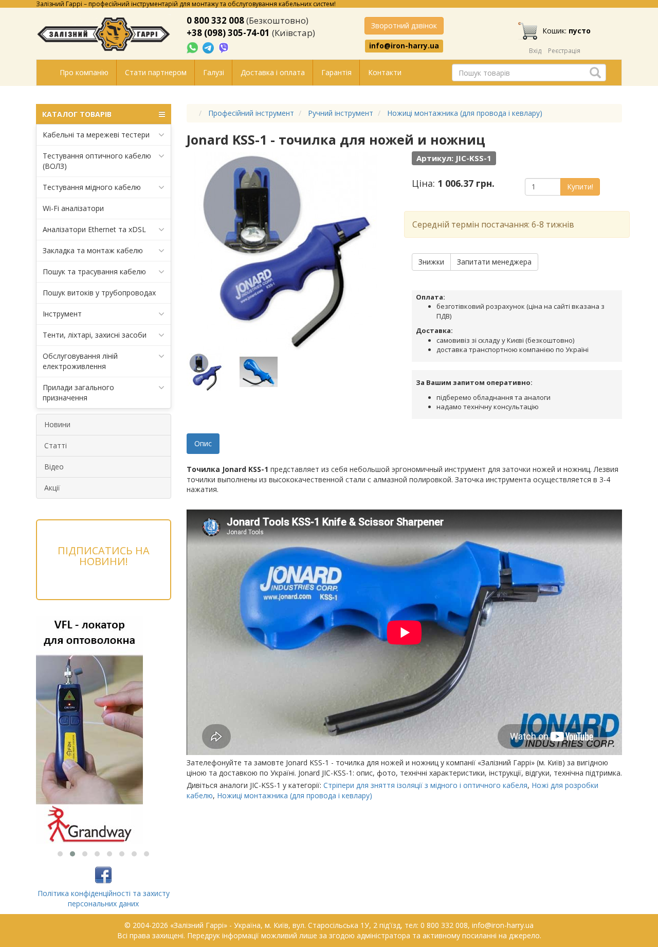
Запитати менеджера (494, 262)
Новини (57, 424)
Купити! (580, 186)
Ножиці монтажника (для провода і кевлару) (294, 795)
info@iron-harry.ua (404, 45)
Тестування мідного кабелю (92, 187)
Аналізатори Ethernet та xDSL (94, 229)
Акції (52, 488)
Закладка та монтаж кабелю (93, 250)
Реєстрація (564, 50)
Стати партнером (156, 72)
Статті (55, 445)
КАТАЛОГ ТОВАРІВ (77, 114)
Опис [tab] (203, 443)
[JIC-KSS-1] (212, 372)
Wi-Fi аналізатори (73, 208)
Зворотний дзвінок (404, 25)
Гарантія (336, 72)
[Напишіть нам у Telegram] (209, 47)
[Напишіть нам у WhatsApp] (193, 47)
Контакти (384, 72)
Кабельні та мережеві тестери (96, 134)
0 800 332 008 (215, 20)
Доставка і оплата (273, 72)
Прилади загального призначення (78, 392)
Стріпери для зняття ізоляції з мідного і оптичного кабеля (425, 785)
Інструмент (62, 314)
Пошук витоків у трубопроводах (99, 292)
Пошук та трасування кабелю (94, 271)
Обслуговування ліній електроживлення (80, 361)
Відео (54, 466)
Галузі (213, 72)
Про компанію (84, 72)
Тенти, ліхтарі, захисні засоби (95, 335)
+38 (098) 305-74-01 (228, 33)
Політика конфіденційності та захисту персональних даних (104, 898)
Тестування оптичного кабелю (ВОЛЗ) (97, 161)
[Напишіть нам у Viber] (223, 47)
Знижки (431, 262)
